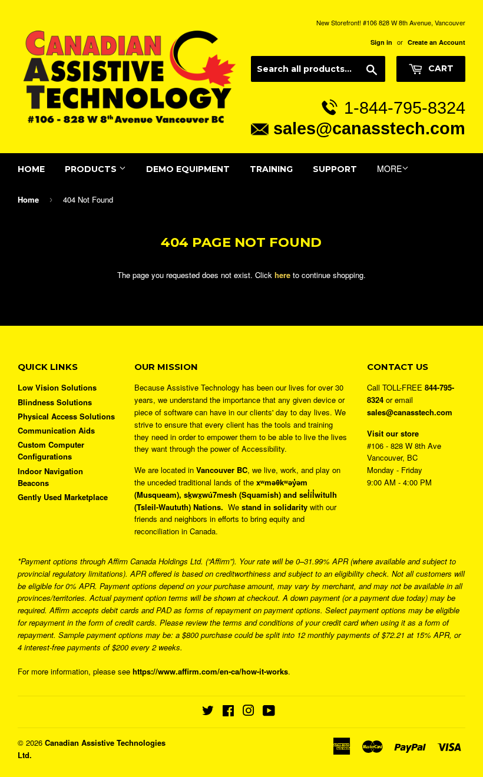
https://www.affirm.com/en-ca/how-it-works (210, 671)
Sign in (381, 42)
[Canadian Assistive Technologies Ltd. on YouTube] (269, 712)
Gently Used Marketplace (63, 496)
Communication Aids (56, 430)
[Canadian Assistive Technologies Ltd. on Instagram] (248, 712)
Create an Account (436, 42)
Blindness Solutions (55, 402)
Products (92, 169)
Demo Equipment (188, 169)
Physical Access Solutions (66, 416)
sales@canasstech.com (369, 128)
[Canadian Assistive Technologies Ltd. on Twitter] (208, 712)
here (282, 274)
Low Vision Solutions (57, 387)
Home (31, 169)
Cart (440, 68)
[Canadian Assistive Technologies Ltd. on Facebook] (228, 712)
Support (335, 169)
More (389, 168)
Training (271, 169)
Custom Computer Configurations (51, 450)
